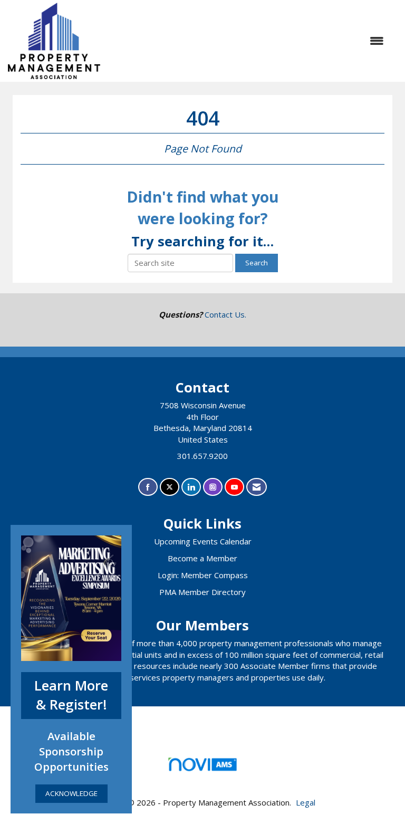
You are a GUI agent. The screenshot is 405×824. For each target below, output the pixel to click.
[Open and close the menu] (247, 41)
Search (256, 262)
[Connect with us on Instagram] (213, 487)
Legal (305, 802)
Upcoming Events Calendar (203, 541)
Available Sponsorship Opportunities (71, 751)
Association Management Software (202, 777)
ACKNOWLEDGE (71, 793)
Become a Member (202, 558)
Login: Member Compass (203, 575)
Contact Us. (225, 314)
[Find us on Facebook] (148, 487)
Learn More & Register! (71, 695)
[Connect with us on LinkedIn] (191, 487)
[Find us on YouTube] (234, 487)
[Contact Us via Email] (256, 487)
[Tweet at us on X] (169, 487)
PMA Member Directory (202, 592)
